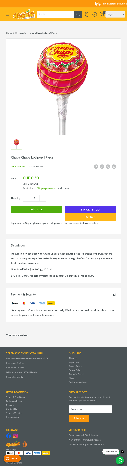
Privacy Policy (75, 366)
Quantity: (16, 198)
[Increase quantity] (42, 198)
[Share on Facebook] (96, 166)
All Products (20, 32)
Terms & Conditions (15, 397)
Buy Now (90, 216)
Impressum (74, 362)
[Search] (78, 14)
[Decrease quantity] (26, 198)
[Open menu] (7, 14)
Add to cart (36, 209)
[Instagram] (15, 435)
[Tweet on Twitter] (108, 166)
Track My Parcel (76, 374)
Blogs (71, 378)
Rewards (10, 405)
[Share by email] (114, 166)
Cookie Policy (75, 370)
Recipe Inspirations (78, 382)
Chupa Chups (18, 166)
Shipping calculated (47, 188)
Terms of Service (14, 413)
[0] (102, 14)
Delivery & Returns (14, 401)
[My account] (94, 14)
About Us (73, 358)
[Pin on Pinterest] (102, 166)
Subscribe (79, 418)
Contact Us (11, 409)
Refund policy (12, 417)
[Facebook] (8, 435)
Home (9, 32)
